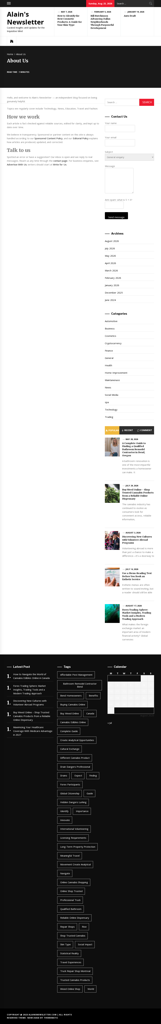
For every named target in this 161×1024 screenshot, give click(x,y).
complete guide (69, 731)
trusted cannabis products (75, 980)
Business (110, 328)
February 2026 (113, 277)
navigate (65, 873)
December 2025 (114, 292)
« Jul (110, 722)
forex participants (70, 784)
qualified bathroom (70, 908)
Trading (109, 416)
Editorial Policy (81, 138)
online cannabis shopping (74, 882)
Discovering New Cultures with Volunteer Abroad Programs (137, 539)
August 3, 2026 (133, 532)
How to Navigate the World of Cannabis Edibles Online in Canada (31, 676)
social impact (85, 944)
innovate (65, 820)
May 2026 (110, 255)
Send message (116, 217)
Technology (111, 409)
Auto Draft (130, 15)
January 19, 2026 (136, 12)
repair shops (67, 926)
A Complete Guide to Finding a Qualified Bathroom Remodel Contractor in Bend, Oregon (134, 449)
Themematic (51, 1017)
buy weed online (69, 713)
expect (78, 775)
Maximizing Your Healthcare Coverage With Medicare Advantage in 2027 (32, 731)
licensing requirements (73, 837)
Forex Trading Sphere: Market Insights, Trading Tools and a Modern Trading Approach (136, 614)
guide (90, 793)
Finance (109, 350)
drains (63, 775)
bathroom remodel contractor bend (80, 685)
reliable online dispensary (74, 917)
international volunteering (74, 828)
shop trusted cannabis (72, 935)
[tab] (112, 430)
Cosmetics (110, 335)
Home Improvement (116, 372)
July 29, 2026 (132, 485)
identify (64, 811)
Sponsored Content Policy (48, 138)
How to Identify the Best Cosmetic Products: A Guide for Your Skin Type (69, 20)
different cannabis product (75, 757)
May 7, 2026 (66, 12)
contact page (60, 160)
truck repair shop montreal (75, 971)
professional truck (70, 900)
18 (117, 697)
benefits (93, 695)
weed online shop (70, 988)
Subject (109, 151)
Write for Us (60, 164)
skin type (65, 944)
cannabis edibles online (73, 722)
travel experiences (70, 962)
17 (111, 697)
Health (108, 365)
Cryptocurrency (113, 343)
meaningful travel (69, 855)
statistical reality (69, 953)
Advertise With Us (17, 164)
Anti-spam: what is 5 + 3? (118, 199)
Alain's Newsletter (25, 18)
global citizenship (69, 793)
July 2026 (110, 248)
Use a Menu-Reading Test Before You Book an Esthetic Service (137, 576)
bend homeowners (70, 695)
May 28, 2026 (132, 439)
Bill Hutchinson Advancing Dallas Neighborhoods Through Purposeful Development (102, 21)
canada (90, 713)
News (108, 387)
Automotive (111, 321)
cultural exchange (69, 748)
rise (84, 926)
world (91, 988)
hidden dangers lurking (73, 802)
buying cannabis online (72, 704)
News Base (33, 1017)
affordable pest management (76, 674)
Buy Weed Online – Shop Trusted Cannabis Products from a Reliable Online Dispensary (138, 494)
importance (82, 811)
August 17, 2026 (134, 605)
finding (93, 775)
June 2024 (110, 300)
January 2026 (112, 285)
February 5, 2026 (102, 12)
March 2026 (111, 270)
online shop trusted (71, 891)
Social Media (111, 394)
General (109, 358)
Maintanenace (112, 380)
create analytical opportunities (77, 740)
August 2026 (112, 241)
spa (107, 402)
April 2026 (110, 263)
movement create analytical (75, 864)
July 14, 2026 (132, 569)
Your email (110, 137)
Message (110, 166)
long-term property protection (77, 846)
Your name (111, 123)
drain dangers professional (75, 766)
